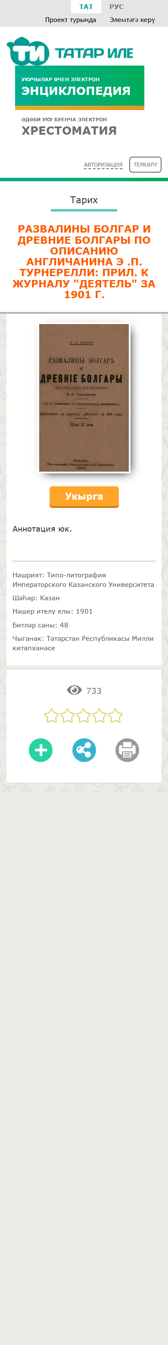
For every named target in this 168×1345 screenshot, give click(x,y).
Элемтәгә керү (132, 20)
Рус (116, 6)
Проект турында (70, 20)
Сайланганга (41, 756)
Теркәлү (145, 164)
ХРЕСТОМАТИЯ (69, 127)
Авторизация (103, 164)
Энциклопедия (76, 86)
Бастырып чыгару (127, 756)
